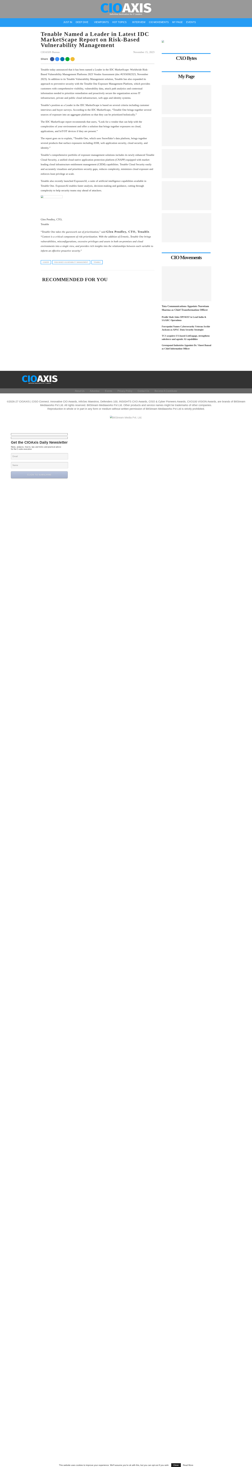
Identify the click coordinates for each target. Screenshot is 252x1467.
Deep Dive (82, 22)
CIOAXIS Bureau (50, 52)
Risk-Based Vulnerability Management (71, 262)
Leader (46, 262)
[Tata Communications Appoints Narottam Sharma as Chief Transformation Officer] (186, 283)
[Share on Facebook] (52, 59)
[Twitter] (222, 378)
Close (176, 1465)
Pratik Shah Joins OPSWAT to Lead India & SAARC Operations (184, 318)
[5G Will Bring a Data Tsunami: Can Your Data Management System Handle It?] (186, 99)
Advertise (95, 391)
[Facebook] (215, 378)
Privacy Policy (125, 391)
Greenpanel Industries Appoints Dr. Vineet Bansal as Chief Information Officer (186, 347)
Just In (67, 22)
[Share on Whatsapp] (67, 59)
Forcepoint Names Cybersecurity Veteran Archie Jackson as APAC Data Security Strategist (186, 328)
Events (191, 22)
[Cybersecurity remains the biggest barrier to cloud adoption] (186, 227)
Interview (138, 22)
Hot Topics (119, 22)
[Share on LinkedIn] (62, 59)
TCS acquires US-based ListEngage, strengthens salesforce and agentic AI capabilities (186, 337)
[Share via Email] (73, 59)
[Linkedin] (229, 378)
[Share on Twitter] (57, 59)
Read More (188, 1465)
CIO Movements (159, 22)
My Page (177, 22)
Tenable (97, 262)
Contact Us (143, 391)
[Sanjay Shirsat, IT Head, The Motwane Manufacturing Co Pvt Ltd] (186, 163)
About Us (79, 391)
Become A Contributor (166, 391)
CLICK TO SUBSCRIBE (39, 475)
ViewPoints (101, 22)
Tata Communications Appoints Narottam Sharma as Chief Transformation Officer (185, 308)
